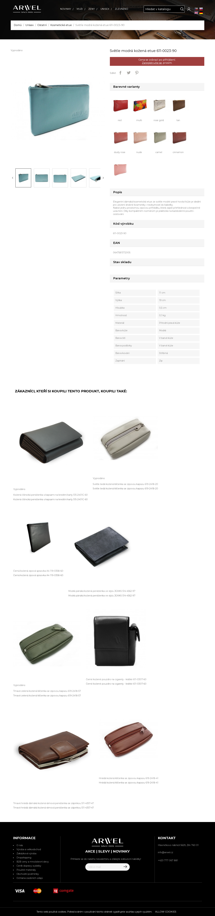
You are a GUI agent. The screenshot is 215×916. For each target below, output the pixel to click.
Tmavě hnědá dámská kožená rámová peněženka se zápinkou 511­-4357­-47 (53, 807)
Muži (80, 9)
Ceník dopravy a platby (29, 865)
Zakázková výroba (26, 853)
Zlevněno (121, 9)
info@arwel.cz (165, 852)
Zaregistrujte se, (152, 62)
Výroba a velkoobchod (29, 849)
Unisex (104, 9)
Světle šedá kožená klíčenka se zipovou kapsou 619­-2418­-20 (125, 488)
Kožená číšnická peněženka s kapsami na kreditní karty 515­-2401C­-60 (50, 499)
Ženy (91, 9)
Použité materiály (26, 869)
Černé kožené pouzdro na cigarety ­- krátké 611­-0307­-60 (116, 683)
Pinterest (137, 73)
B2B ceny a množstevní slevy (33, 861)
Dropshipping (24, 857)
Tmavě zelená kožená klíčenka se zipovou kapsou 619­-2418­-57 (47, 695)
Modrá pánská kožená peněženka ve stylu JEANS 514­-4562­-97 (101, 595)
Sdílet (120, 73)
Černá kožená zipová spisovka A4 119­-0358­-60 (38, 575)
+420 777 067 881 (168, 860)
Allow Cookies (165, 911)
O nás (20, 845)
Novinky (65, 9)
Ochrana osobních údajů (30, 878)
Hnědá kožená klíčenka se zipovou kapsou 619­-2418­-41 (128, 782)
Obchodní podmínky (28, 874)
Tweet (128, 73)
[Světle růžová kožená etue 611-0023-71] (121, 169)
